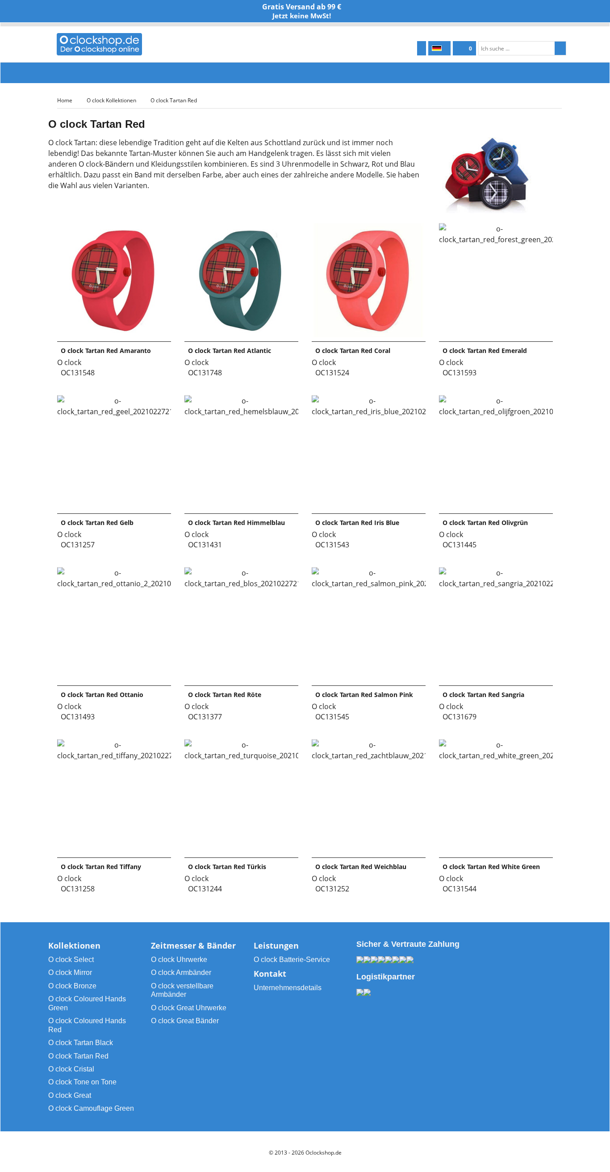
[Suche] (560, 48)
